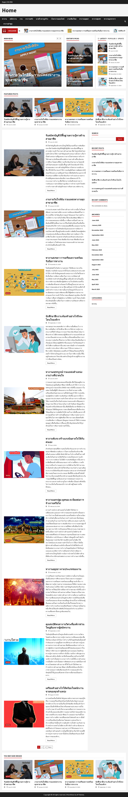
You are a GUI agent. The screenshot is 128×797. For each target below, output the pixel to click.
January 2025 (96, 225)
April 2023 (95, 284)
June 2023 (95, 275)
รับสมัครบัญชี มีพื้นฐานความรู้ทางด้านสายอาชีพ (102, 47)
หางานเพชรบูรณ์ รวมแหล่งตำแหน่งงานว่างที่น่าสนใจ (24, 400)
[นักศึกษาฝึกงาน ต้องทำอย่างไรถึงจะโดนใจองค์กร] (110, 107)
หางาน (4, 19)
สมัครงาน (13, 19)
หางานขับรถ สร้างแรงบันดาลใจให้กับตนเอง (24, 464)
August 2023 (96, 265)
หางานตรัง (29, 19)
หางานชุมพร (96, 19)
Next (50, 747)
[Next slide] (60, 38)
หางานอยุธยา (84, 19)
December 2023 (97, 255)
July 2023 (95, 270)
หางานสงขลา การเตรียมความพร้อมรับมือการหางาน (67, 31)
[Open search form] (125, 21)
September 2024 (97, 235)
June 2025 (95, 220)
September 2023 (97, 260)
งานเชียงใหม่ (71, 19)
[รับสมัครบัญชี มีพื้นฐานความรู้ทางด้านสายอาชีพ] (18, 107)
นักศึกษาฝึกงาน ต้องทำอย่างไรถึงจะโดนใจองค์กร (102, 82)
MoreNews (70, 795)
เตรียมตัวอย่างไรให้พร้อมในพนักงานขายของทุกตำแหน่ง (24, 714)
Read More (51, 191)
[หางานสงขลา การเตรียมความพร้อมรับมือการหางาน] (33, 65)
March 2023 (96, 289)
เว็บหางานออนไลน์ (57, 19)
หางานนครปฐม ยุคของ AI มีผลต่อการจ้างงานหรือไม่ (24, 529)
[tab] (102, 38)
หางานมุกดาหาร (110, 19)
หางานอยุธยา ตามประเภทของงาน (24, 592)
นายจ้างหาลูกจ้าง (42, 19)
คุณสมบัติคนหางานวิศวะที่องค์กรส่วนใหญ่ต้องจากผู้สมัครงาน (24, 651)
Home (9, 10)
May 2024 (95, 245)
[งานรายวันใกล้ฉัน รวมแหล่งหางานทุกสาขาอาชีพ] (48, 107)
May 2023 (95, 279)
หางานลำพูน (8, 24)
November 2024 (97, 230)
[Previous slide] (57, 38)
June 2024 (95, 240)
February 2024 (97, 250)
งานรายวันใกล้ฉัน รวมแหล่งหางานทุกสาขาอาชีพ (102, 59)
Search (95, 133)
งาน (21, 19)
